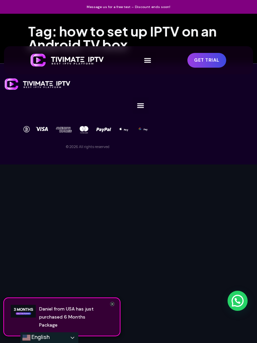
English (40, 337)
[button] (148, 60)
